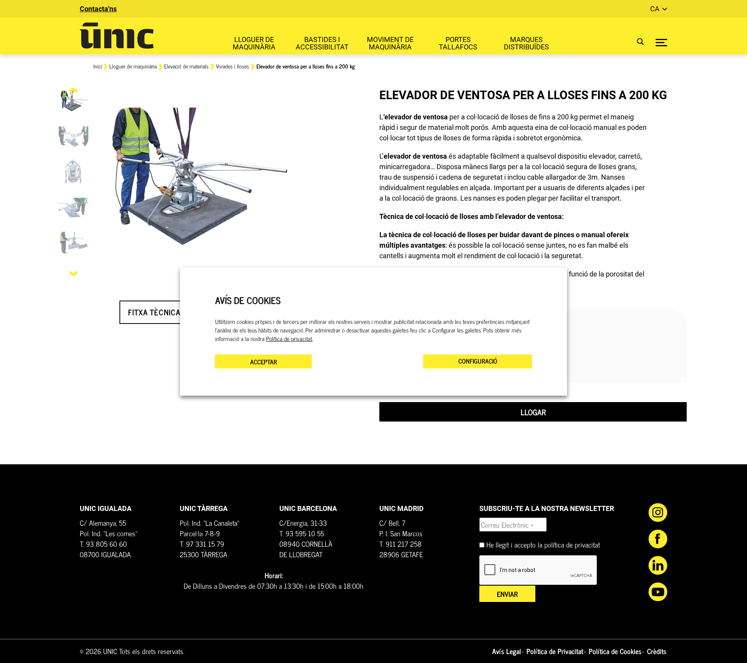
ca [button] (655, 9)
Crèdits (656, 651)
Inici (97, 65)
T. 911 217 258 (400, 543)
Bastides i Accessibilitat (322, 43)
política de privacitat (572, 544)
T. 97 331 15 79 (202, 543)
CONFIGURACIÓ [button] (477, 361)
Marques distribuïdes (526, 43)
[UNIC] (117, 36)
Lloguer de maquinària (254, 43)
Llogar (533, 412)
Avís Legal (506, 651)
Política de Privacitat (554, 651)
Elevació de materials (186, 65)
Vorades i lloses (232, 65)
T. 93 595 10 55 (301, 533)
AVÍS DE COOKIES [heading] (248, 300)
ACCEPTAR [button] (263, 362)
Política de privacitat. (289, 338)
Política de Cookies (615, 651)
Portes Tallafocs (458, 43)
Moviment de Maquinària (390, 43)
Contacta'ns (98, 9)
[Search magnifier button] (635, 41)
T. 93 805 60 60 (103, 543)
